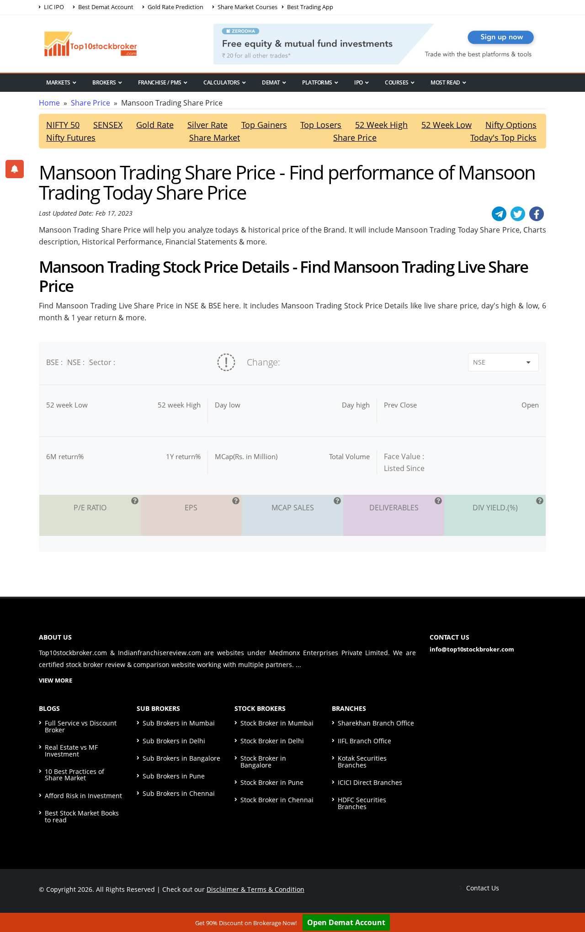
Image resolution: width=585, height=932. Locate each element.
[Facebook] (536, 214)
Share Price (90, 103)
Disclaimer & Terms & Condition (255, 889)
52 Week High (381, 124)
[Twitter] (518, 214)
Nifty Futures (71, 137)
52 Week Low (446, 124)
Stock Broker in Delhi (272, 740)
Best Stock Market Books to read (82, 816)
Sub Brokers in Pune (174, 776)
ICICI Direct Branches (370, 782)
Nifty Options (511, 124)
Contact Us (481, 888)
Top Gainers (264, 124)
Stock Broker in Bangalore (263, 761)
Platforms (317, 82)
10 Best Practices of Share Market (74, 774)
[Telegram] (499, 214)
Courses (397, 82)
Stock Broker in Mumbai (277, 723)
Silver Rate (207, 124)
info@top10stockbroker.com (472, 649)
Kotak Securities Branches (362, 761)
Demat (271, 82)
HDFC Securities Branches (362, 802)
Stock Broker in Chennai (277, 799)
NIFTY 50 (63, 124)
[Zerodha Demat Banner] (379, 43)
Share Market (214, 137)
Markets (58, 82)
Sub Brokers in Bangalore (181, 758)
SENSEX (107, 124)
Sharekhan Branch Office (376, 723)
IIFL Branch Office (364, 740)
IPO (358, 82)
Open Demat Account (346, 922)
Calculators (221, 82)
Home (49, 103)
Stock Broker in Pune (271, 782)
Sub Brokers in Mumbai (179, 723)
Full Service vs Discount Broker (81, 726)
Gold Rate (155, 124)
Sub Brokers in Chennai (179, 793)
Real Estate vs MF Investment (71, 750)
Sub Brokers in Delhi (174, 740)
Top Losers (320, 124)
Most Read (445, 82)
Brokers (104, 82)
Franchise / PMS (159, 82)
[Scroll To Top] (569, 896)
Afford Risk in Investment (83, 795)
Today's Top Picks (503, 137)
